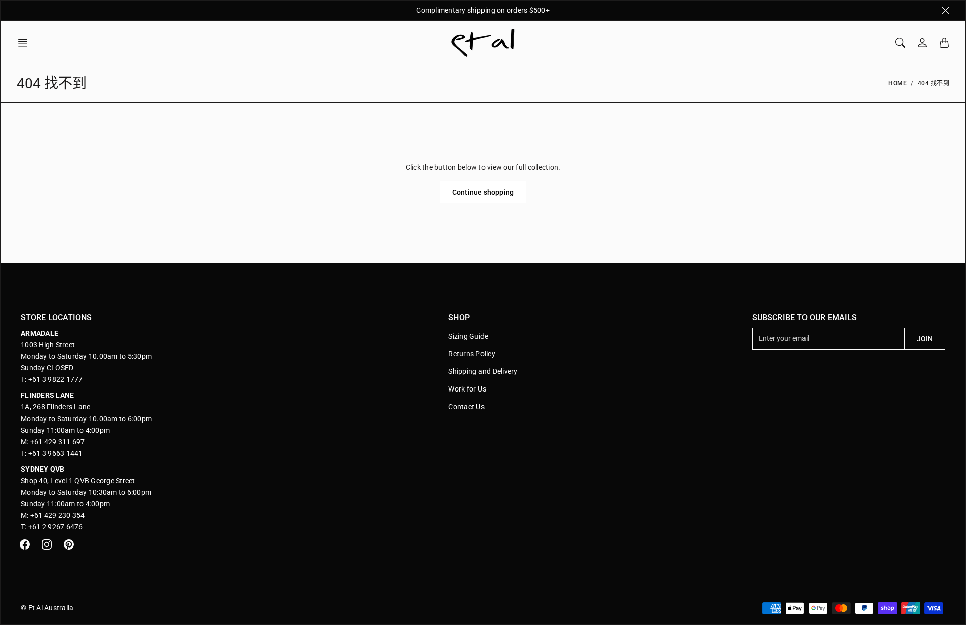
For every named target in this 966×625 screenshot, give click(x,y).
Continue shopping (483, 192)
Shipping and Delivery (482, 371)
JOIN (925, 339)
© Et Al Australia (47, 608)
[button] (26, 43)
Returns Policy (471, 354)
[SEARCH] (900, 43)
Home (897, 83)
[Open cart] (944, 43)
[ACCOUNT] (922, 43)
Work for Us (467, 389)
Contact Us (466, 407)
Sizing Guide (468, 336)
